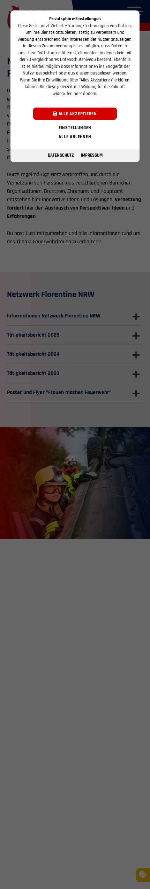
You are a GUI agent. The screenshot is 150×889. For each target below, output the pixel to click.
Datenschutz (61, 155)
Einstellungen (75, 128)
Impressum (92, 155)
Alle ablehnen (75, 137)
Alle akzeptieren (77, 114)
